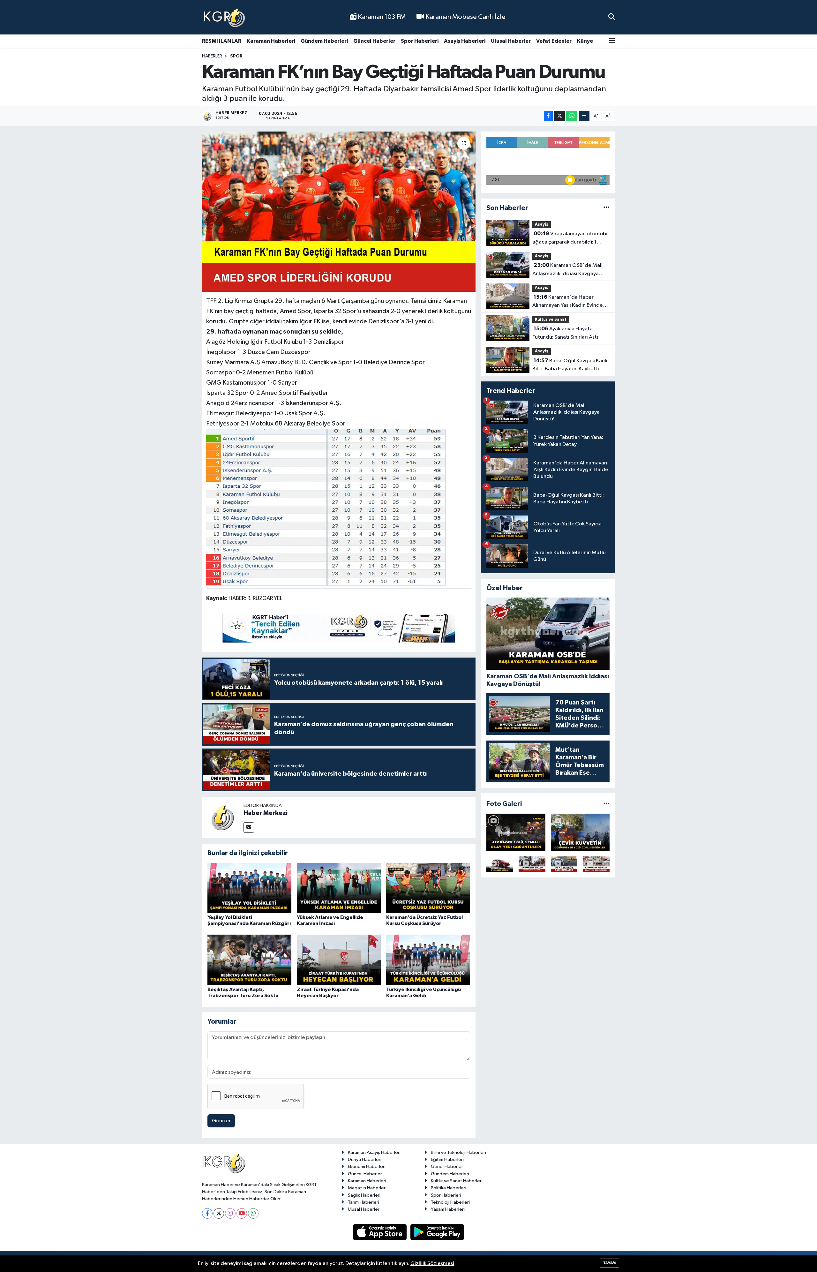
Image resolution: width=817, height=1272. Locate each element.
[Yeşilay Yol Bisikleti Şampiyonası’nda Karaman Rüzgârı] (249, 887)
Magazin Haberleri (367, 1187)
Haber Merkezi (266, 813)
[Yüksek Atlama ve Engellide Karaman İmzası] (339, 887)
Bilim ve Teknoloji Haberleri (458, 1152)
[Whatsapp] (253, 1213)
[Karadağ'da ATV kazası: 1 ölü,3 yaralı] (515, 832)
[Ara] (611, 17)
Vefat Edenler (554, 41)
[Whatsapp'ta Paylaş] (571, 116)
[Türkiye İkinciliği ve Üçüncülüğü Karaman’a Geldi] (428, 959)
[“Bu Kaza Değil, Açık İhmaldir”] (564, 864)
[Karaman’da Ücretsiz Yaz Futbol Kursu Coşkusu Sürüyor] (428, 887)
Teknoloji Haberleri (450, 1202)
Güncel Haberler (374, 41)
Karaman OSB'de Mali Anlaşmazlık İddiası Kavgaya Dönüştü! (567, 270)
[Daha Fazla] (584, 116)
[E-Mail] (249, 827)
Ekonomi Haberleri (367, 1166)
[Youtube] (241, 1213)
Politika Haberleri (448, 1187)
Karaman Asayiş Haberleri (374, 1152)
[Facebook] (207, 1213)
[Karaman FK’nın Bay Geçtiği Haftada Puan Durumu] (339, 212)
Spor (236, 56)
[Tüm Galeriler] (606, 804)
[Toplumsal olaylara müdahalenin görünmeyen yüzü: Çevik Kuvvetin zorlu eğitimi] (580, 832)
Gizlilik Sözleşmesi (432, 1263)
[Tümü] (606, 208)
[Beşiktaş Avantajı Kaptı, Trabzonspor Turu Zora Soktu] (249, 959)
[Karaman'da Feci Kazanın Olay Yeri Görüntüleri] (596, 864)
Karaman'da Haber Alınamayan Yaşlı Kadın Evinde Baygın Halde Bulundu (567, 302)
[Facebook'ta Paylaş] (548, 116)
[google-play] (437, 1232)
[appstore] (380, 1232)
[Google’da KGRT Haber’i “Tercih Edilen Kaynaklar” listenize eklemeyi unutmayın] (338, 628)
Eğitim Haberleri (447, 1159)
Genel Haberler (447, 1166)
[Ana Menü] (612, 41)
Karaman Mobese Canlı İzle (465, 16)
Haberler (212, 56)
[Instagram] (230, 1213)
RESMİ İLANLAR (221, 41)
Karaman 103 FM (381, 16)
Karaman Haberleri (271, 41)
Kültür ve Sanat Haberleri (457, 1180)
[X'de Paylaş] (559, 116)
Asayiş (541, 224)
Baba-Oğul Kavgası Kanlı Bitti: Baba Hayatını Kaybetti (569, 365)
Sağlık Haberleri (364, 1195)
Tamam (609, 1263)
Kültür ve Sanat (550, 320)
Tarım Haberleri (363, 1202)
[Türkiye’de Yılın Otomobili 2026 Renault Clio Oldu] (499, 864)
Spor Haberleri (419, 41)
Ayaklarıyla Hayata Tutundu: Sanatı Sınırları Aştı (565, 333)
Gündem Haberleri (324, 41)
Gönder (221, 1121)
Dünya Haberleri (364, 1159)
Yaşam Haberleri (448, 1209)
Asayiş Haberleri (464, 41)
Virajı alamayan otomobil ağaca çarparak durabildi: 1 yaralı (570, 238)
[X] (219, 1213)
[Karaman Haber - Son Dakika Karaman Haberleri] (224, 17)
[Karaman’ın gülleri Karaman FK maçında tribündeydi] (532, 864)
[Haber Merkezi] (222, 817)
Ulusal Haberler (511, 41)
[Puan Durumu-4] (326, 508)
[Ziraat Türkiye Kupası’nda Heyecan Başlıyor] (339, 959)
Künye (585, 41)
